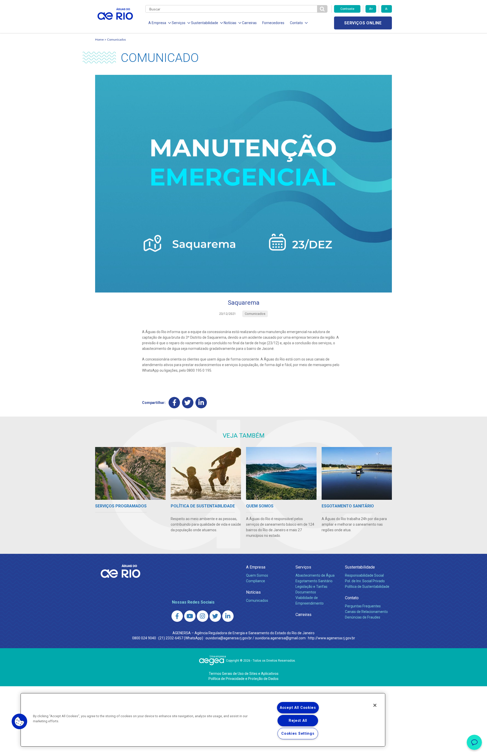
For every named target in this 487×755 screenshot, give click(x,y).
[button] (19, 721)
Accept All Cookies (298, 708)
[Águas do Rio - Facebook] (177, 616)
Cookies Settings (298, 733)
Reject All (298, 720)
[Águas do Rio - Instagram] (202, 616)
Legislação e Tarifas (311, 587)
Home (99, 39)
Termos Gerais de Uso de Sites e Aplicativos (244, 674)
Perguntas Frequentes (363, 606)
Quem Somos (257, 575)
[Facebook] (174, 402)
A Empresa (255, 567)
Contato (352, 597)
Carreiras (249, 23)
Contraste (347, 9)
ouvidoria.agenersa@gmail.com (280, 638)
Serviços (303, 567)
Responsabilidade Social (364, 575)
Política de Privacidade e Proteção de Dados (243, 679)
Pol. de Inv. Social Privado (365, 581)
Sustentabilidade (360, 567)
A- (386, 9)
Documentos (305, 592)
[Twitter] (188, 402)
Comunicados (116, 39)
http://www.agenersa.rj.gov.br (331, 638)
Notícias (253, 592)
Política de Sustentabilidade (367, 587)
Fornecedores (273, 23)
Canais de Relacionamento (366, 612)
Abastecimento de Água (315, 575)
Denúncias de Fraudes (362, 617)
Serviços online (363, 23)
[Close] (374, 705)
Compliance (255, 581)
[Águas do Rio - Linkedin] (228, 616)
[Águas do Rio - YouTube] (190, 616)
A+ (371, 9)
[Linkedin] (201, 402)
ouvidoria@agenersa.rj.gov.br (228, 638)
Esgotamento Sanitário (314, 581)
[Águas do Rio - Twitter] (215, 616)
